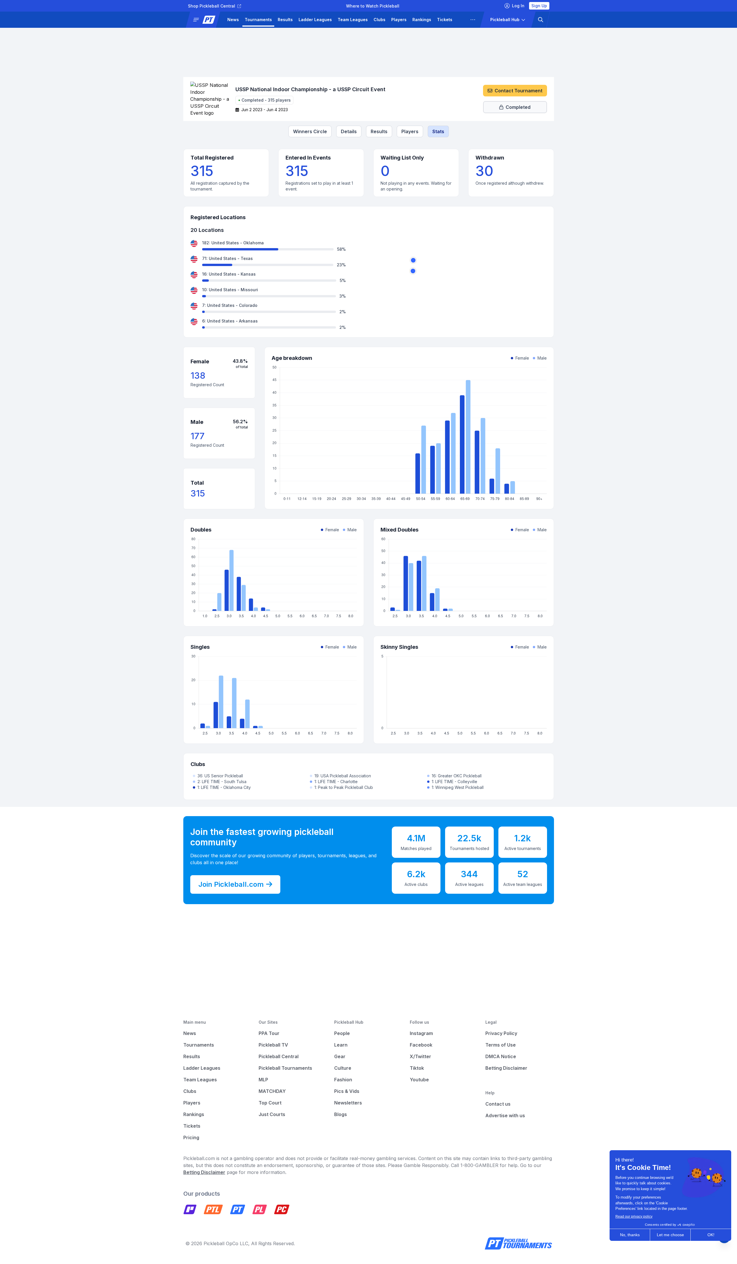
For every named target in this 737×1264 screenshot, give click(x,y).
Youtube (419, 1079)
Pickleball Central (279, 1056)
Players (399, 19)
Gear (339, 1056)
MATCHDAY (272, 1091)
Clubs (379, 19)
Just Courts (272, 1114)
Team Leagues (353, 19)
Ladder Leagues (315, 19)
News (233, 19)
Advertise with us (505, 1115)
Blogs (340, 1114)
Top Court (270, 1103)
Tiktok (417, 1068)
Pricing (191, 1137)
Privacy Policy (501, 1033)
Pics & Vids (346, 1091)
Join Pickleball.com (231, 884)
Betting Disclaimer (506, 1068)
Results (285, 19)
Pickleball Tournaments (285, 1068)
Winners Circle (310, 131)
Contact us (498, 1104)
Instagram (421, 1033)
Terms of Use (500, 1045)
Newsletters (348, 1103)
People (342, 1033)
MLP (263, 1079)
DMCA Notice (500, 1056)
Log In (518, 5)
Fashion (343, 1079)
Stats (438, 131)
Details (349, 131)
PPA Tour (269, 1033)
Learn (341, 1045)
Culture (342, 1068)
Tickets (444, 19)
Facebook (421, 1045)
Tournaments (258, 19)
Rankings (421, 19)
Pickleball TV (273, 1045)
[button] (205, 20)
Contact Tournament (518, 91)
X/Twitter (420, 1056)
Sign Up (539, 5)
